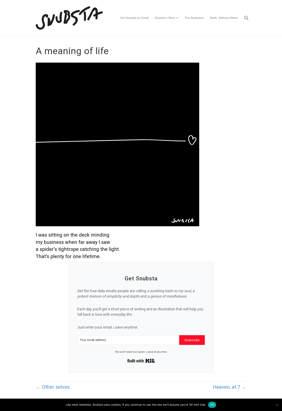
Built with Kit (141, 361)
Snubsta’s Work (165, 17)
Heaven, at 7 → (229, 387)
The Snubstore (194, 17)
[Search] (243, 18)
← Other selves (53, 387)
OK (212, 404)
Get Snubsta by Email (134, 17)
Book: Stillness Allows (224, 17)
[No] (277, 405)
